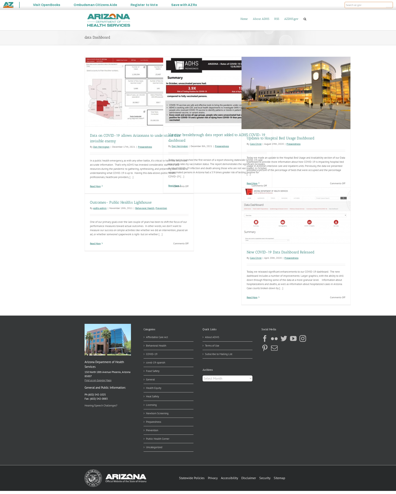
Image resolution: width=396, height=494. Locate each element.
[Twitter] (283, 338)
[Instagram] (302, 338)
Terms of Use (212, 345)
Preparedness (145, 146)
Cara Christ (256, 143)
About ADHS (212, 337)
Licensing (151, 405)
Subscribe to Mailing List (218, 354)
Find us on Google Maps (98, 380)
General (150, 379)
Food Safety (152, 371)
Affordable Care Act (157, 337)
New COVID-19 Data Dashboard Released (280, 252)
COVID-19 (151, 354)
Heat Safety (152, 396)
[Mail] (274, 348)
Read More (95, 186)
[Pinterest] (265, 348)
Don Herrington (101, 146)
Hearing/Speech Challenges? (101, 405)
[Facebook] (265, 338)
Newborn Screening (157, 413)
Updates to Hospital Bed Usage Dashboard (280, 138)
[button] (389, 5)
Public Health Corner (157, 439)
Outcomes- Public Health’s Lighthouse (121, 202)
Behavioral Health (144, 208)
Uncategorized (154, 447)
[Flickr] (274, 338)
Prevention (161, 208)
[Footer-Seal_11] (115, 471)
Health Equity (153, 388)
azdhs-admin (100, 208)
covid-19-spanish (155, 362)
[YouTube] (293, 338)
